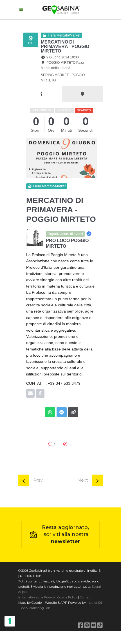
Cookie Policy (67, 597)
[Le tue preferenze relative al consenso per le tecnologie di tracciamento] (10, 621)
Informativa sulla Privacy (36, 597)
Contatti (85, 597)
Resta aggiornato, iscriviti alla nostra (65, 534)
